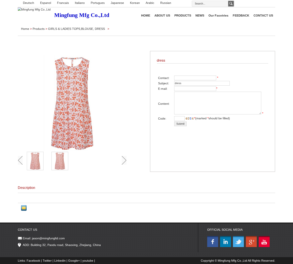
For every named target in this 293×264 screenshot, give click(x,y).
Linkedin (60, 260)
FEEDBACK (241, 15)
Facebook (33, 260)
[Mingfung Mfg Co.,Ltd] (34, 9)
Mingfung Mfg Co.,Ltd (232, 260)
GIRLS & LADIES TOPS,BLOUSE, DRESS (77, 28)
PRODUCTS (182, 15)
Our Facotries (218, 15)
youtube (87, 260)
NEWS (199, 15)
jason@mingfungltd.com (48, 238)
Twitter (47, 260)
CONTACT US (263, 15)
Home (25, 28)
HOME (145, 15)
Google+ (74, 260)
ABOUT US (162, 15)
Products (39, 28)
